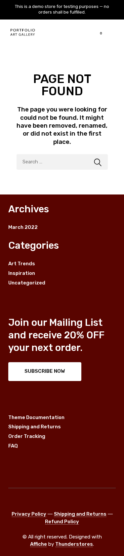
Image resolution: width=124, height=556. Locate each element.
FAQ (13, 446)
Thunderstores (74, 544)
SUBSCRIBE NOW (44, 371)
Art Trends (21, 264)
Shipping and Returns (34, 427)
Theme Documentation (36, 417)
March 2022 (23, 227)
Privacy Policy (29, 514)
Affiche (38, 544)
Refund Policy (62, 522)
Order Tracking (26, 436)
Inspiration (21, 273)
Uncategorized (26, 283)
